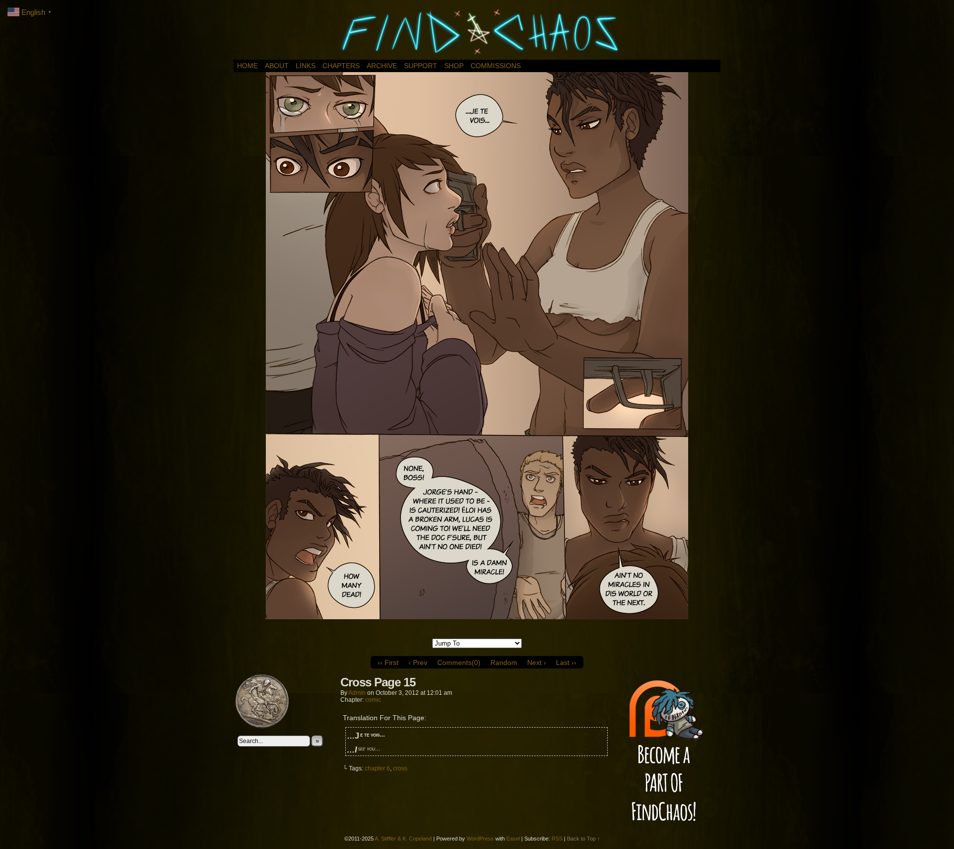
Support (420, 66)
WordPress (480, 839)
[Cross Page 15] (477, 617)
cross (400, 768)
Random (503, 662)
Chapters (341, 66)
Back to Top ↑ (583, 839)
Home (247, 66)
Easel (513, 839)
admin (357, 692)
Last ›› (566, 662)
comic (373, 699)
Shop (454, 66)
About (277, 66)
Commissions (496, 66)
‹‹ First (388, 662)
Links (306, 66)
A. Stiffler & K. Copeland (403, 839)
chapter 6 (377, 768)
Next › (536, 662)
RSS (557, 839)
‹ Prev (417, 662)
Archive (382, 66)
